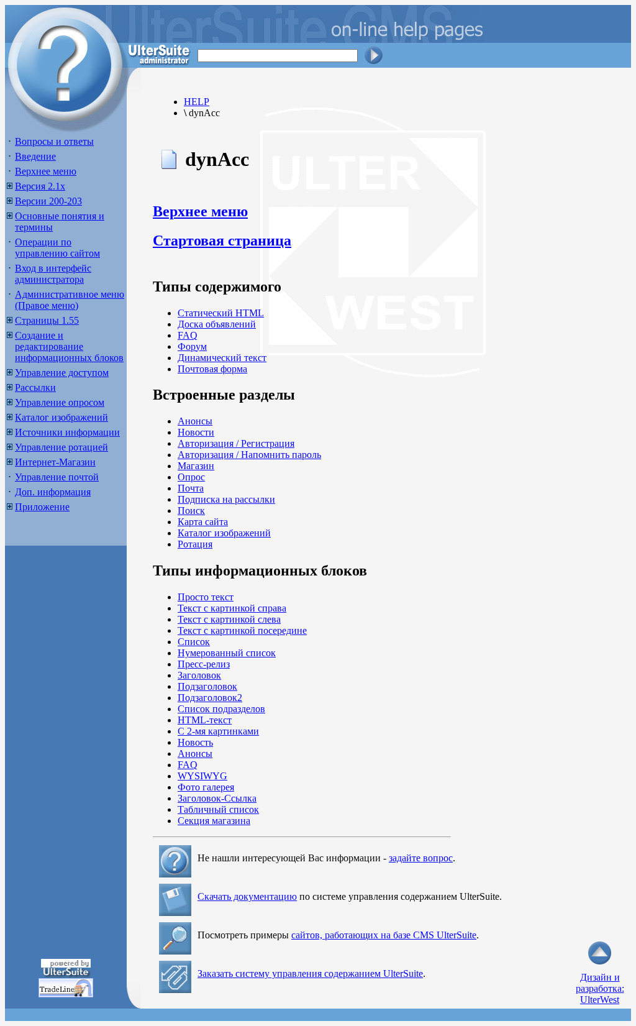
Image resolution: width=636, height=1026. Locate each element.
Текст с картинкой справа (232, 608)
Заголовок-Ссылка (217, 798)
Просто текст (206, 597)
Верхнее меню (45, 171)
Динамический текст (222, 357)
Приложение (42, 507)
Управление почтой (57, 477)
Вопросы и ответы (54, 141)
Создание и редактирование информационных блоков (69, 346)
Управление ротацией (61, 447)
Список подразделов (221, 708)
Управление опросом (59, 402)
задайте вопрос (421, 858)
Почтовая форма (212, 369)
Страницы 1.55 (47, 320)
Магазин (196, 465)
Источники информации (67, 432)
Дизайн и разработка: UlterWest (600, 988)
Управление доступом (62, 372)
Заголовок (199, 675)
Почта (191, 488)
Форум (192, 346)
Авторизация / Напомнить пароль (249, 454)
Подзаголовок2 (210, 697)
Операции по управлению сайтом (57, 248)
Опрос (191, 477)
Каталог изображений (61, 417)
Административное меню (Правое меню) (69, 300)
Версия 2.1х (40, 186)
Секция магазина (214, 820)
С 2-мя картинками (218, 731)
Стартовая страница (222, 240)
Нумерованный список (227, 653)
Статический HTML (221, 313)
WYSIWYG (202, 776)
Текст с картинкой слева (229, 619)
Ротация (195, 544)
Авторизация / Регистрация (236, 443)
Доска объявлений (217, 324)
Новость (195, 742)
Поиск (191, 510)
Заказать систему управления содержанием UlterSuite (310, 973)
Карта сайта (203, 521)
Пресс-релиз (204, 664)
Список (194, 641)
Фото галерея (206, 787)
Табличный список (218, 809)
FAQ (188, 335)
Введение (35, 156)
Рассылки (35, 387)
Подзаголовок (207, 686)
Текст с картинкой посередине (242, 630)
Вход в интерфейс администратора (53, 274)
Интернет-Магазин (55, 462)
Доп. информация (53, 492)
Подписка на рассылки (226, 499)
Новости (196, 432)
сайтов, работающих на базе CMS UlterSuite (383, 935)
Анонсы (195, 421)
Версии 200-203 (48, 201)
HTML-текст (205, 720)
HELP (196, 101)
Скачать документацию (247, 896)
